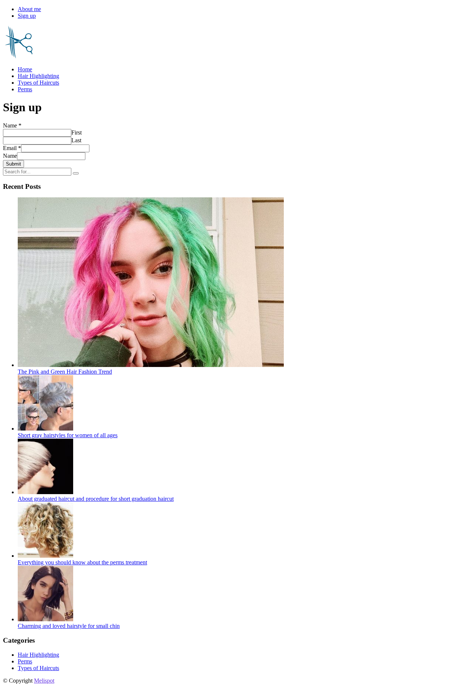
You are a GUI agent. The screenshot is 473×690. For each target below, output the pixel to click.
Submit (13, 164)
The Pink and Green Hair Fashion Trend (65, 371)
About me (29, 9)
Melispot (44, 680)
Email (12, 148)
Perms (25, 89)
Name (12, 125)
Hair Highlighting (38, 76)
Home (25, 69)
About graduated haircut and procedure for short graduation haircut (96, 499)
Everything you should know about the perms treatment (82, 562)
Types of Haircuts (38, 82)
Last (76, 140)
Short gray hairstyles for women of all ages (68, 435)
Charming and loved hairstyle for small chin (69, 626)
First (76, 132)
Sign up (27, 16)
